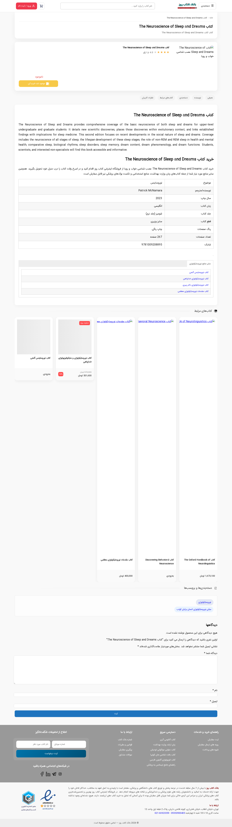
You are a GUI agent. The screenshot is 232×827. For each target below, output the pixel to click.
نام (215, 690)
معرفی (210, 98)
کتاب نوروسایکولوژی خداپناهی (195, 279)
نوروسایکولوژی (204, 602)
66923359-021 (162, 813)
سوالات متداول (125, 755)
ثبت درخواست (51, 754)
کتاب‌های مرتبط (166, 98)
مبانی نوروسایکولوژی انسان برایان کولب (194, 609)
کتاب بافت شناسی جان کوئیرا (162, 755)
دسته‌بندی (183, 98)
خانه (211, 17)
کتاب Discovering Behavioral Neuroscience (159, 562)
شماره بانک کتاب (125, 740)
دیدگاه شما (210, 653)
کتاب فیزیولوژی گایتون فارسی (162, 760)
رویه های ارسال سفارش (208, 745)
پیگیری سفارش (125, 750)
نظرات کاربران (147, 98)
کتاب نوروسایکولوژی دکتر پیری (195, 285)
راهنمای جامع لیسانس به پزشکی (161, 765)
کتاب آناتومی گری (167, 740)
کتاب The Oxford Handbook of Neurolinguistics (199, 562)
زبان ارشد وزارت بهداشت (164, 745)
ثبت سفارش (213, 740)
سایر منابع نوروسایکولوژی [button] (200, 264)
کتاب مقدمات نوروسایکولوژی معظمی (193, 291)
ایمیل (213, 701)
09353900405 (178, 813)
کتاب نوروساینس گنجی (198, 272)
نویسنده (197, 98)
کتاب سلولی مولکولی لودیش (162, 750)
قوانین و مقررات (125, 745)
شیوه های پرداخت (210, 750)
